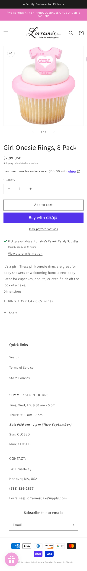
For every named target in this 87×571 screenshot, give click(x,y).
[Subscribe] (73, 525)
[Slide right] (54, 132)
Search (14, 357)
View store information (25, 253)
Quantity (9, 180)
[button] (6, 33)
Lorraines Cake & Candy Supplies (37, 562)
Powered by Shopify (64, 562)
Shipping (8, 163)
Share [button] (13, 313)
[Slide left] (33, 132)
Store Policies (19, 378)
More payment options (43, 229)
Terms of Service (21, 367)
